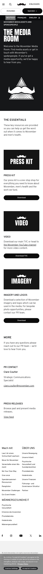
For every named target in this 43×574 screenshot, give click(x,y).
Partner (25, 490)
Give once (6, 475)
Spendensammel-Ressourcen (9, 481)
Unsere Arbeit (27, 457)
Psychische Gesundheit (6, 506)
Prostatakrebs (28, 471)
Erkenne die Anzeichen (11, 512)
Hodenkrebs (27, 475)
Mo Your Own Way (9, 471)
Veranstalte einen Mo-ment (11, 465)
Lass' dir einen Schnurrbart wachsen (10, 454)
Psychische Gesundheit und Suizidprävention (29, 464)
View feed (9, 417)
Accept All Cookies (29, 568)
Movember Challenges (11, 490)
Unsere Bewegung (29, 453)
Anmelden (11, 11)
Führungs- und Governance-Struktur (31, 485)
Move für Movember (10, 460)
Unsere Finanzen (29, 479)
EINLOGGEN (34, 4)
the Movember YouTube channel (20, 245)
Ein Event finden (8, 495)
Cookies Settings (11, 568)
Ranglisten (6, 486)
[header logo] (21, 4)
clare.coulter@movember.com (19, 386)
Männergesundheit (9, 524)
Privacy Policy (23, 564)
